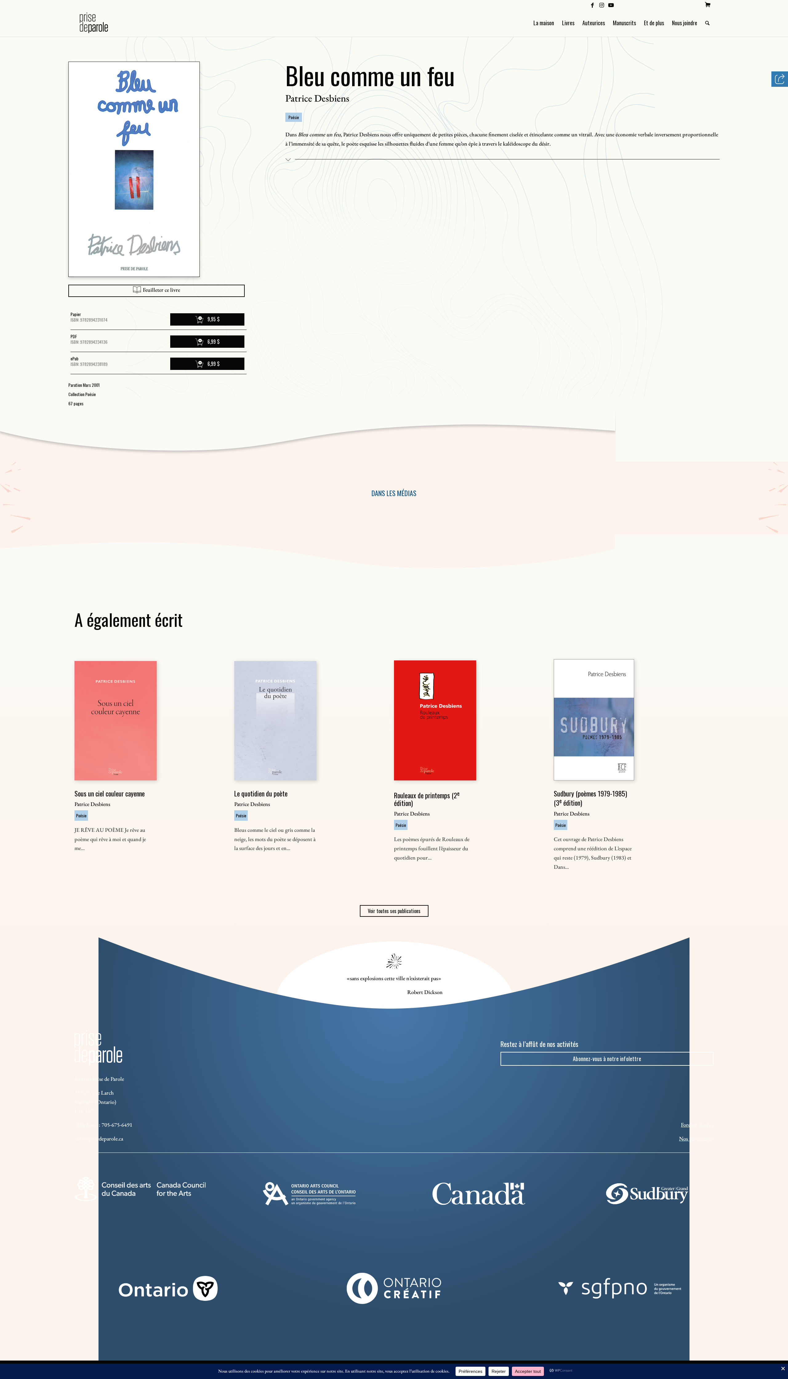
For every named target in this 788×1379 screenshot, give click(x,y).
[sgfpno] (619, 1288)
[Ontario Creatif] (394, 1288)
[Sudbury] (648, 1193)
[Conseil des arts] (140, 1189)
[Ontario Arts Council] (309, 1193)
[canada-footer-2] (478, 1194)
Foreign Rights (697, 1124)
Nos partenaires (696, 1138)
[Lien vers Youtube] (611, 4)
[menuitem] (707, 4)
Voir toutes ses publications (394, 911)
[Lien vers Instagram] (601, 4)
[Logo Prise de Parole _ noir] (101, 23)
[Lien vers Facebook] (592, 4)
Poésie (293, 117)
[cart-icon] (707, 4)
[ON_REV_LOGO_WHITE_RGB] (168, 1288)
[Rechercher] (707, 23)
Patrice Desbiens (317, 98)
